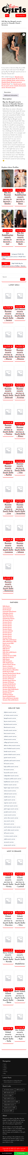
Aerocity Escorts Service (9, 664)
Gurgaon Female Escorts (9, 684)
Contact (5, 1071)
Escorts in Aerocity (8, 666)
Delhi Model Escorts (8, 662)
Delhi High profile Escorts (9, 639)
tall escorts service (9, 833)
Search (5, 277)
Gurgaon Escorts (7, 622)
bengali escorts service (19, 84)
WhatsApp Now (21, 15)
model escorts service (9, 796)
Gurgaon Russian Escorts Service (11, 673)
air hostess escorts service (11, 715)
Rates (5, 1069)
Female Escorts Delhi (8, 671)
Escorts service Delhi (8, 643)
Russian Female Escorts (9, 696)
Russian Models (8, 1150)
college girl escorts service (11, 742)
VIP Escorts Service (8, 694)
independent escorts (9, 1104)
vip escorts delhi (8, 1110)
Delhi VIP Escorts (7, 661)
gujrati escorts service (10, 757)
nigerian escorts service (10, 803)
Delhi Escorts (6, 606)
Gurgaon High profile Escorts (10, 699)
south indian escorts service (11, 830)
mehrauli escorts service (10, 793)
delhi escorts (19, 1089)
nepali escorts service (9, 799)
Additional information (10, 95)
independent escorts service (11, 775)
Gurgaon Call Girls (8, 631)
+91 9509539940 (7, 1153)
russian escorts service (10, 815)
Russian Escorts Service (9, 685)
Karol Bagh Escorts (8, 615)
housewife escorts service (10, 772)
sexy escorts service (9, 821)
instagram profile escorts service (12, 778)
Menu (7, 15)
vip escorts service (9, 842)
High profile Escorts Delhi (9, 641)
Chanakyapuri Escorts (8, 618)
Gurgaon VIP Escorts (8, 678)
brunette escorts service (10, 730)
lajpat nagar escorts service (11, 787)
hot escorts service (9, 769)
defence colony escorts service (12, 745)
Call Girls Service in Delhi (9, 655)
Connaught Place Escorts (9, 611)
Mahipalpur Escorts (8, 613)
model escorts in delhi (9, 1107)
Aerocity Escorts (7, 608)
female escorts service (10, 751)
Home (5, 1064)
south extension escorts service (12, 827)
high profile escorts (9, 1098)
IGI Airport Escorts (8, 620)
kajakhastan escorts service (11, 781)
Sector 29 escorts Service (9, 675)
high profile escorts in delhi (11, 1101)
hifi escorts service (10, 87)
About (5, 1066)
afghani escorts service (10, 712)
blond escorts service (9, 727)
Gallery (5, 1067)
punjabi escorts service (10, 812)
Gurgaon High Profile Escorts (11, 689)
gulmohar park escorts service (12, 760)
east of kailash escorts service (12, 748)
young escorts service (9, 845)
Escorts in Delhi (19, 1150)
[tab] (7, 92)
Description (7, 92)
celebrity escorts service (10, 736)
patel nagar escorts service (11, 809)
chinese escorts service (10, 739)
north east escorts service (10, 806)
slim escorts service (9, 824)
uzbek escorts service (9, 839)
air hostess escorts (9, 1089)
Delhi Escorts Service (8, 657)
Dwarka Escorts (7, 609)
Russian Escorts (7, 646)
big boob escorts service (10, 724)
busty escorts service (9, 733)
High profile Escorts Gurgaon (10, 698)
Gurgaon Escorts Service (9, 676)
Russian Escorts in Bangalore (10, 669)
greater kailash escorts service (12, 754)
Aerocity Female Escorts (9, 668)
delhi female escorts (9, 1092)
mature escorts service (10, 790)
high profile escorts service (11, 766)
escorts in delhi (8, 1095)
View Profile (7, 190)
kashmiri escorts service (10, 784)
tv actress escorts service (10, 836)
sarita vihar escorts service (11, 818)
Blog (5, 1073)
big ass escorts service (7, 85)
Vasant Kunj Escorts (8, 616)
